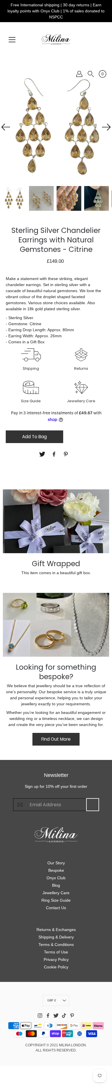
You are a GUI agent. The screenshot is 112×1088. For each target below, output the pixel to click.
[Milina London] (56, 39)
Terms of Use (56, 952)
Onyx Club (56, 878)
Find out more (56, 739)
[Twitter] (42, 454)
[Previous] (5, 127)
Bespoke (56, 870)
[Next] (106, 127)
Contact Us (56, 907)
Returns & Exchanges (56, 929)
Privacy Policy (56, 959)
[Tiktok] (64, 1015)
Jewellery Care (56, 892)
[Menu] (12, 40)
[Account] (79, 73)
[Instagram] (40, 1015)
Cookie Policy (56, 967)
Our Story (56, 863)
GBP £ (51, 1000)
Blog (56, 885)
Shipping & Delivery (56, 937)
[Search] (90, 73)
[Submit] (92, 804)
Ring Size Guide (56, 900)
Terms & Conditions (56, 944)
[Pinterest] (66, 454)
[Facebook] (54, 454)
